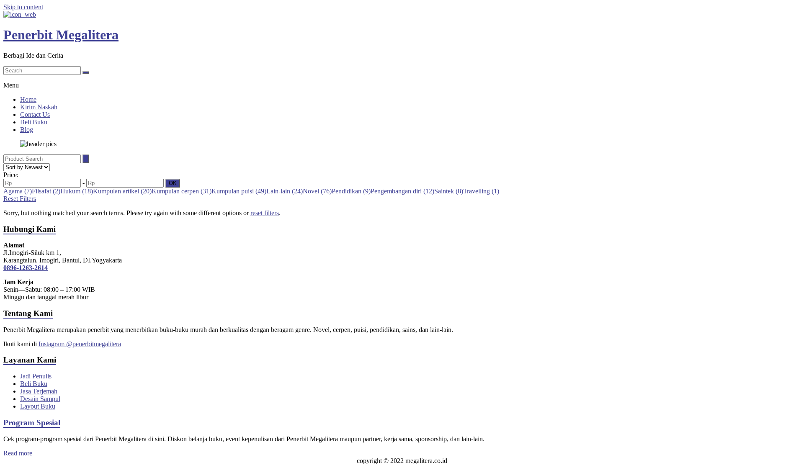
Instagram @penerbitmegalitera (80, 343)
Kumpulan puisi (238, 191)
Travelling (481, 191)
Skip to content (23, 6)
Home (28, 99)
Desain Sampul (40, 398)
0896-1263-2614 (25, 267)
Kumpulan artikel (122, 191)
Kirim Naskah (38, 107)
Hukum (76, 191)
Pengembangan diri (402, 191)
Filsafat (46, 191)
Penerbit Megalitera (61, 34)
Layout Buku (37, 406)
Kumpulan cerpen (181, 191)
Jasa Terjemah (38, 391)
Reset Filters (19, 198)
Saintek (448, 191)
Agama (17, 191)
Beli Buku (33, 122)
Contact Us (35, 114)
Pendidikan (351, 191)
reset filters (264, 212)
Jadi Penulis (36, 376)
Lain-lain (284, 191)
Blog (26, 129)
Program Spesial (31, 422)
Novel (317, 191)
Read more (17, 453)
